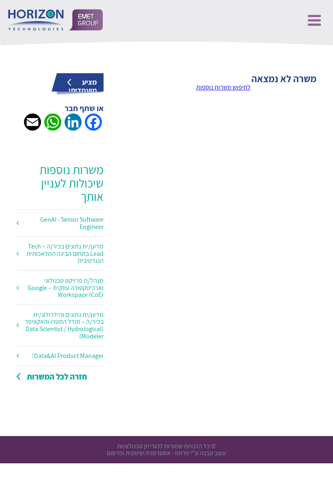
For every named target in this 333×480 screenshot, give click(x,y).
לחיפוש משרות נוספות (223, 87)
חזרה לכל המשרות (57, 376)
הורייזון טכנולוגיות (54, 20)
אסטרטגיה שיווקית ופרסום (139, 453)
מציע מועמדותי (83, 84)
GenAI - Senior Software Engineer (72, 223)
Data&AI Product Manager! (68, 355)
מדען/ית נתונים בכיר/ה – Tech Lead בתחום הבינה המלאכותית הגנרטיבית (65, 253)
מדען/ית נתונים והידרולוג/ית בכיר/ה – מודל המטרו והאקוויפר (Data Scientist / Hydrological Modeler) (64, 325)
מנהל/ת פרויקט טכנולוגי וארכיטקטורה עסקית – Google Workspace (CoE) (66, 287)
